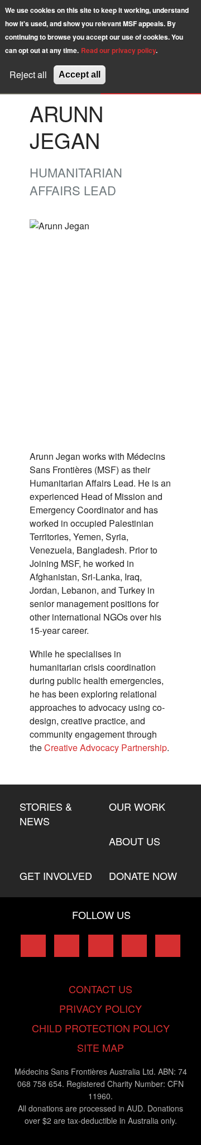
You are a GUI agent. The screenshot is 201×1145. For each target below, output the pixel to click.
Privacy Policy (100, 1008)
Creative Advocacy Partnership (105, 747)
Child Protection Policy (101, 1028)
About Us (134, 841)
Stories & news (46, 813)
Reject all (28, 74)
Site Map (100, 1047)
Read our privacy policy (118, 50)
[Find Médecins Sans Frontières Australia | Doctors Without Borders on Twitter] (66, 946)
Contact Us (100, 989)
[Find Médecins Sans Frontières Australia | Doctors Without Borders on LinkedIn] (100, 946)
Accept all (79, 74)
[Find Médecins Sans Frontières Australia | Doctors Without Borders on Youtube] (134, 946)
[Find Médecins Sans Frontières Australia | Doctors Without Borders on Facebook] (33, 946)
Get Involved (56, 875)
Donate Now (143, 875)
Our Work (137, 806)
